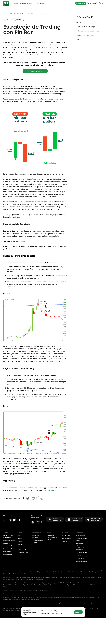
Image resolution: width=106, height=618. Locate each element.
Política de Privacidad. (57, 613)
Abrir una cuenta (80, 3)
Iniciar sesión (92, 3)
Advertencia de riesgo (10, 597)
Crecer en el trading (35, 71)
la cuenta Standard (36, 233)
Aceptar (78, 612)
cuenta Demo (48, 490)
